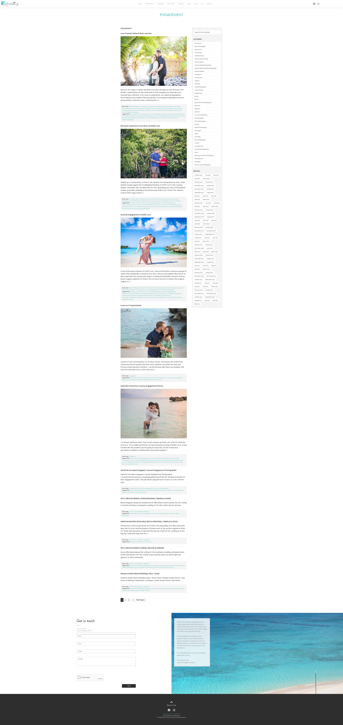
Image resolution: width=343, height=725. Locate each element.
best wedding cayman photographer (159, 565)
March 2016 (215, 251)
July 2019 (208, 203)
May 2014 (197, 286)
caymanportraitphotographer (145, 116)
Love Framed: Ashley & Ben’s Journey (136, 33)
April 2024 (197, 178)
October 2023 (210, 185)
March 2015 (206, 269)
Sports (196, 133)
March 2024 (206, 178)
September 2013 (210, 297)
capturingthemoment (135, 114)
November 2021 (199, 189)
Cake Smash (198, 49)
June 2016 (210, 248)
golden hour (164, 490)
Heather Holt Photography (142, 462)
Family (177, 108)
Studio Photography (168, 110)
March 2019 (215, 206)
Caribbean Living (144, 106)
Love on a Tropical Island (131, 305)
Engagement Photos (151, 460)
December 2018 (199, 213)
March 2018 (206, 224)
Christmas (197, 83)
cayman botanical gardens (137, 490)
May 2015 (214, 265)
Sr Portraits (197, 136)
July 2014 (207, 283)
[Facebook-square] (314, 4)
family (132, 206)
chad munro (173, 565)
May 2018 (214, 220)
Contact (209, 3)
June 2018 (205, 220)
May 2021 (214, 196)
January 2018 (209, 227)
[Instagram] (318, 4)
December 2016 (199, 248)
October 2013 (198, 297)
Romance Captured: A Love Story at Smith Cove (140, 126)
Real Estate (171, 3)
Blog (195, 3)
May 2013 (197, 304)
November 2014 (211, 276)
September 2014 (210, 279)
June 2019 (217, 203)
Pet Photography (199, 118)
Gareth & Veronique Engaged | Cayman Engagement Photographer (149, 470)
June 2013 (215, 300)
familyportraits (174, 116)
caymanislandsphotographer (177, 114)
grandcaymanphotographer (137, 117)
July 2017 (206, 237)
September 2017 (210, 234)
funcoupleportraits (139, 206)
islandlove (140, 297)
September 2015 (199, 262)
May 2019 (197, 206)
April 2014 (205, 286)
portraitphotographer (153, 117)
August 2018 (210, 217)
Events (196, 96)
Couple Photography (161, 108)
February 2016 (199, 255)
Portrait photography (157, 110)
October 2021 (210, 189)
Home (140, 3)
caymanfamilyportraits (154, 114)
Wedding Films (199, 158)
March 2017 (206, 241)
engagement (134, 295)
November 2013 (211, 293)
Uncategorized (199, 146)
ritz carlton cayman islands (152, 567)
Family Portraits (130, 379)
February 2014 (199, 290)
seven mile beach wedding (143, 590)
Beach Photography (134, 106)
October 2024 (198, 175)
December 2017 (199, 230)
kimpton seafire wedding (128, 590)
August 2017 (198, 237)
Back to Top (171, 705)
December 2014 (199, 276)
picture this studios (157, 379)
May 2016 (197, 251)
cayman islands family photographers (160, 458)
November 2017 (211, 230)
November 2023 (199, 185)
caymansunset (160, 204)
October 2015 (210, 258)
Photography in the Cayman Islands (158, 462)
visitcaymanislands (173, 117)
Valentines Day (134, 464)
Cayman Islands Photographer (171, 288)
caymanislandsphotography (129, 116)
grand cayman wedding (177, 588)
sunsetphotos (163, 117)
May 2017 (197, 241)
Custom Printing (199, 90)
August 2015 (210, 262)
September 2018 (199, 217)
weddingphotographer (128, 119)
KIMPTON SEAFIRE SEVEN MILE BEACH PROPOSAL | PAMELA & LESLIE (149, 521)
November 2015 (199, 258)
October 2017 (198, 234)
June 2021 (205, 196)
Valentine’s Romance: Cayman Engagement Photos (142, 386)
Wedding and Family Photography (204, 155)
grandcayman (126, 117)
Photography (149, 3)
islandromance (147, 297)
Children (153, 108)
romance (124, 208)
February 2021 (198, 203)
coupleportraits (126, 206)
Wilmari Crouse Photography (161, 488)
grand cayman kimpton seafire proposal (140, 541)
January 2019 (209, 210)
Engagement (171, 108)
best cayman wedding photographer (139, 377)
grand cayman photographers (161, 201)
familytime (182, 116)
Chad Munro (132, 511)
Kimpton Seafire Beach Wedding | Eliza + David (140, 573)
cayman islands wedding (157, 513)
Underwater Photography (202, 149)
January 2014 (209, 290)
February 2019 (199, 210)
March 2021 (206, 199)
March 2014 (214, 286)
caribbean (144, 114)
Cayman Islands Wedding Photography (140, 108)
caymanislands (165, 114)
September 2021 (199, 192)
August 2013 (198, 300)
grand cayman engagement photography (169, 460)
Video (196, 152)
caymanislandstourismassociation (131, 204)
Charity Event (198, 77)
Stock (189, 3)
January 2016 (209, 255)
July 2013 (206, 300)
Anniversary (132, 199)
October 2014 (198, 279)
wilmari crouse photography (138, 492)
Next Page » (140, 599)
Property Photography (201, 127)
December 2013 (199, 293)
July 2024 (207, 175)
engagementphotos (143, 295)
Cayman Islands (167, 106)
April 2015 (197, 269)
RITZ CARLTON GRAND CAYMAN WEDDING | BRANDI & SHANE (146, 498)
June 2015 (205, 265)
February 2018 (199, 227)
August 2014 (198, 283)
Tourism (197, 143)
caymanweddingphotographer (162, 116)
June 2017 (215, 237)
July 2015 (197, 265)
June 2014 (215, 283)
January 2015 (209, 272)
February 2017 (198, 244)
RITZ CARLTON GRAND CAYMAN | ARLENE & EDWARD (142, 548)
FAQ (202, 3)
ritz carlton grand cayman (167, 567)
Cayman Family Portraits (156, 106)
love (147, 117)
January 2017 (209, 244)
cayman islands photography (138, 460)
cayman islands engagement (152, 490)
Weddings (160, 3)
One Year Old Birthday (201, 115)
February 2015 (199, 272)
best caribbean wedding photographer (140, 513)
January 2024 (209, 182)
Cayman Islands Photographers (158, 377)
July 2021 (197, 196)
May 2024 (216, 175)
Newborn (148, 110)
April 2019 (206, 206)
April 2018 (197, 224)
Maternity (143, 110)
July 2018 (197, 220)
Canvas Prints (198, 52)
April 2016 (206, 251)
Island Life (137, 110)
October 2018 (210, 213)
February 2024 (199, 182)
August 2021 (210, 192)
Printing (180, 3)
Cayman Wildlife (199, 71)
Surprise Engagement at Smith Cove (136, 214)
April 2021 (197, 199)
